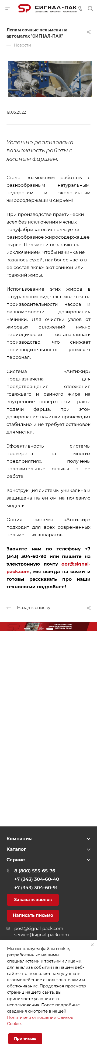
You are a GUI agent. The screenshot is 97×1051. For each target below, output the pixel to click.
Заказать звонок (33, 899)
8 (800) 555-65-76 (34, 870)
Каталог (16, 849)
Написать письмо (33, 915)
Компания (19, 838)
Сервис (15, 859)
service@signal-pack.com (41, 934)
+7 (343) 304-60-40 (36, 879)
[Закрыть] (92, 945)
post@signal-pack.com (38, 928)
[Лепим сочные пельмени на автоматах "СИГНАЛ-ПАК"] (49, 78)
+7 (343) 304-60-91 (35, 887)
